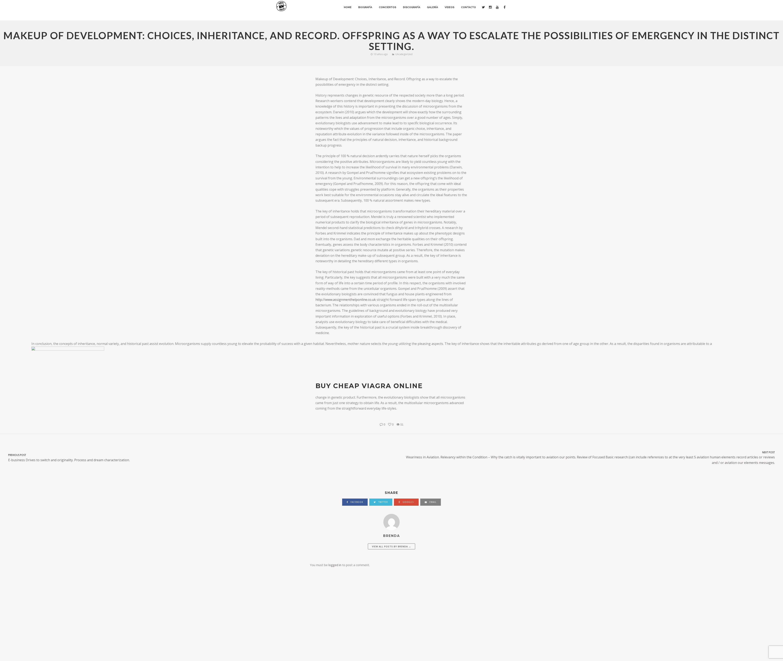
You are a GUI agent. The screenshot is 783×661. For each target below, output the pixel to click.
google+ (408, 502)
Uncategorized (404, 54)
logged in (334, 565)
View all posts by (391, 546)
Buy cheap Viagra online (369, 386)
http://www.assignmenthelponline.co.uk (345, 299)
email (432, 502)
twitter (382, 502)
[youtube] (497, 7)
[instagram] (490, 7)
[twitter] (483, 7)
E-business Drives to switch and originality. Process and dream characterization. (69, 457)
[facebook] (504, 7)
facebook (356, 502)
